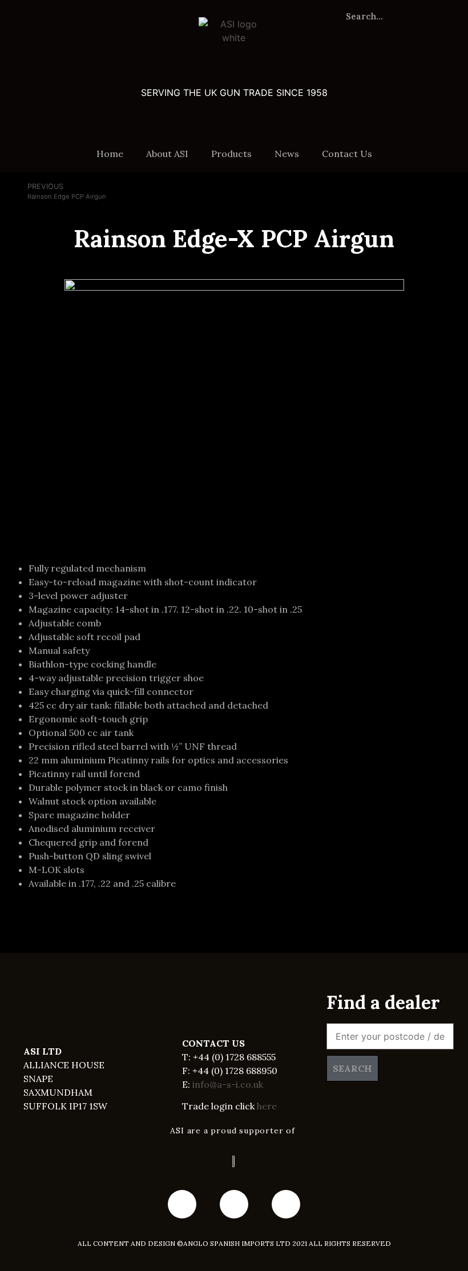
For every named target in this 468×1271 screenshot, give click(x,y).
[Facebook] (182, 1204)
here (267, 1106)
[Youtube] (234, 1204)
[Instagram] (286, 1204)
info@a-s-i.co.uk (227, 1084)
